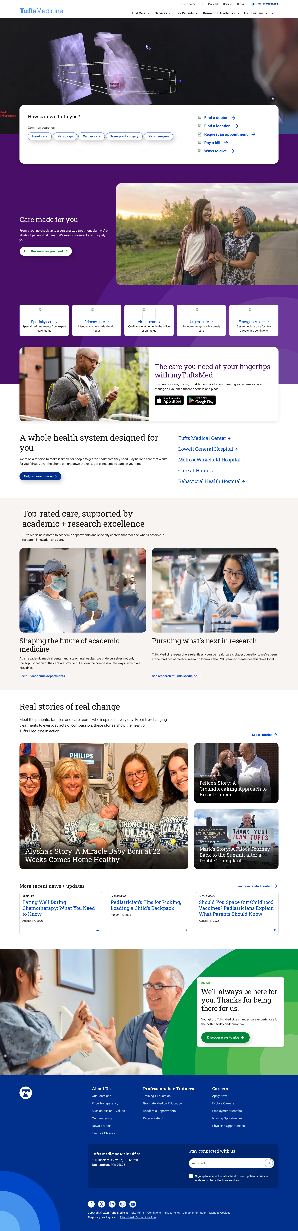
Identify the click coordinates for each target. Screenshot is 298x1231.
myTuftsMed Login (268, 3)
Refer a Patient (188, 4)
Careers (227, 4)
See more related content (254, 886)
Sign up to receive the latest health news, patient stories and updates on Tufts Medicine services (232, 1178)
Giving (240, 4)
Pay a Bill (213, 4)
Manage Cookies (219, 1212)
